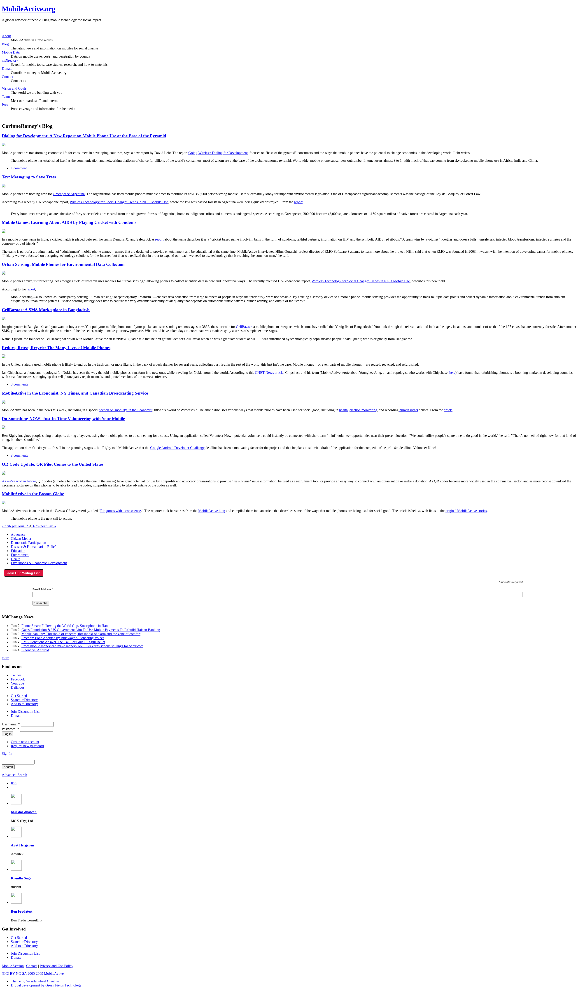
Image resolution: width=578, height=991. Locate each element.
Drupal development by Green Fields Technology (46, 985)
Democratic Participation (28, 543)
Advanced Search (14, 775)
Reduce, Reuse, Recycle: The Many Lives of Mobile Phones (56, 347)
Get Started (19, 696)
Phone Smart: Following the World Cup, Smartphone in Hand (65, 626)
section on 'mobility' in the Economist (125, 410)
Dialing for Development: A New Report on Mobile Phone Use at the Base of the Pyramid (84, 135)
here (452, 372)
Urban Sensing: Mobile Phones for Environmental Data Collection (63, 264)
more (5, 658)
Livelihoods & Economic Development (39, 563)
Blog (5, 44)
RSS (14, 783)
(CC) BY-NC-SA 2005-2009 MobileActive (33, 973)
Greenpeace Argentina (69, 194)
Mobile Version (13, 966)
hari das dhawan (24, 812)
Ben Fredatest (21, 911)
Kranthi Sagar (22, 878)
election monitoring (363, 410)
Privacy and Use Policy (56, 966)
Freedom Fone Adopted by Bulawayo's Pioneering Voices (62, 638)
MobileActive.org (28, 9)
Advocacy (18, 534)
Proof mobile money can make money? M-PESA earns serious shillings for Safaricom (82, 646)
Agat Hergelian (22, 845)
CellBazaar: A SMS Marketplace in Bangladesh (46, 309)
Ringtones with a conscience (120, 511)
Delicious (17, 687)
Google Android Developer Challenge (177, 448)
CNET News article (269, 372)
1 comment (19, 168)
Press (5, 105)
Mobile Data (11, 52)
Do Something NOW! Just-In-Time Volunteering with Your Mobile (63, 418)
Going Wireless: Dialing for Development (218, 153)
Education (18, 551)
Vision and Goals (14, 88)
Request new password (27, 746)
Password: (10, 729)
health (343, 410)
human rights (408, 410)
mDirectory (10, 60)
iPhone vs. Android (35, 650)
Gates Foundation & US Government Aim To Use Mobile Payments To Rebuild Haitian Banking (90, 630)
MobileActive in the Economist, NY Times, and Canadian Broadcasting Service (75, 393)
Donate (7, 68)
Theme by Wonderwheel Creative (35, 981)
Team (6, 96)
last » (52, 526)
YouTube (17, 683)
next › (44, 526)
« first (6, 526)
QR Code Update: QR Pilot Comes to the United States (52, 464)
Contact (7, 77)
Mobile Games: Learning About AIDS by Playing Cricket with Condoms (69, 222)
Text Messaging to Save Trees (29, 177)
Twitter (16, 675)
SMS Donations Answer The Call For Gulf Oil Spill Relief (63, 642)
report (298, 202)
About (6, 36)
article (448, 410)
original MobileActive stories (466, 511)
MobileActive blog (211, 511)
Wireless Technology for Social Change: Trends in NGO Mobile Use (119, 202)
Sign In (7, 753)
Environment (20, 555)
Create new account (25, 742)
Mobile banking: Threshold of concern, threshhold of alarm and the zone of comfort (80, 634)
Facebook (18, 679)
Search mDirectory (24, 700)
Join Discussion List (25, 711)
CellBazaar (244, 327)
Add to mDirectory (24, 704)
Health (15, 559)
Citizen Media (21, 538)
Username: (11, 724)
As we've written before (19, 481)
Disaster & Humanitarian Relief (33, 547)
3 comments (19, 384)
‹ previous (17, 526)
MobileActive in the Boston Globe (33, 493)
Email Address (43, 589)
